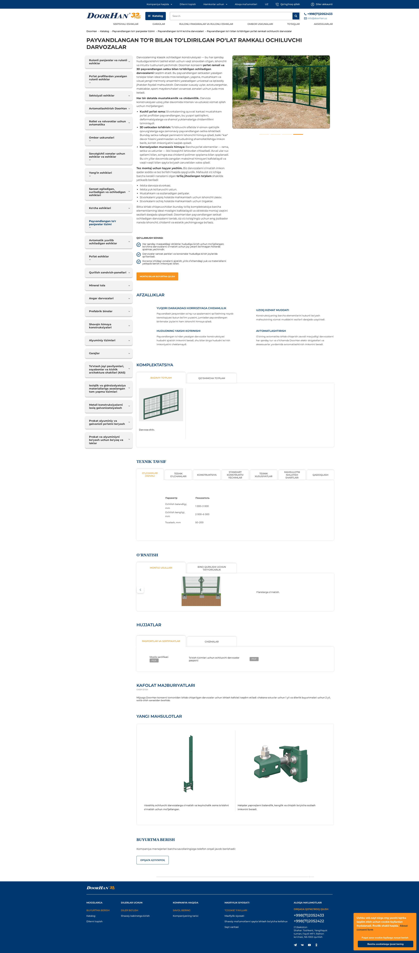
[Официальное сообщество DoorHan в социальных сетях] (295, 945)
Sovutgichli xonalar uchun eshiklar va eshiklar (107, 155)
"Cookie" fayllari (236, 910)
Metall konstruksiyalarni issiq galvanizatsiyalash (106, 406)
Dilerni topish (188, 4)
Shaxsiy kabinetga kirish (135, 915)
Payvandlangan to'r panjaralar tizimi (102, 223)
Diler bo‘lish (129, 910)
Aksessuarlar (323, 24)
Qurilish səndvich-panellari (107, 272)
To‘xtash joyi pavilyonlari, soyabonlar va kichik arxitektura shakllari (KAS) (107, 369)
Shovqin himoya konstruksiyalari (100, 326)
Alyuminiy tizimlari (102, 340)
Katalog (157, 15)
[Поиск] (295, 16)
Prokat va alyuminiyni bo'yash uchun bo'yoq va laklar (106, 440)
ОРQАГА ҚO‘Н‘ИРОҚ (152, 860)
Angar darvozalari (101, 298)
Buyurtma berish (97, 910)
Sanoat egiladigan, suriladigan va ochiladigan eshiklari (107, 192)
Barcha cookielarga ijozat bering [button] (385, 944)
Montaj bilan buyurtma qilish (157, 276)
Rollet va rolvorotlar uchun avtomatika (107, 123)
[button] (140, 589)
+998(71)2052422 (309, 921)
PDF (154, 660)
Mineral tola (97, 285)
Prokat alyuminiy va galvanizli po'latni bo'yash (107, 422)
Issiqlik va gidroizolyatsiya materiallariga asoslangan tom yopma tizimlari (107, 388)
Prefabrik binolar (100, 311)
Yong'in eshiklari (100, 172)
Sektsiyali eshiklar (125, 24)
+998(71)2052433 (320, 14)
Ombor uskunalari (260, 24)
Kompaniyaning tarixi (185, 915)
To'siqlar (293, 24)
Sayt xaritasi (232, 927)
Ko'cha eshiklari (100, 208)
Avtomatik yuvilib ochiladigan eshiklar (103, 242)
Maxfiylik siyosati (234, 915)
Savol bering (182, 910)
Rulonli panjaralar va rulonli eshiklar (206, 24)
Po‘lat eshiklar (99, 256)
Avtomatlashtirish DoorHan (108, 108)
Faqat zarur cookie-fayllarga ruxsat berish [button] (385, 937)
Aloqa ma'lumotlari (246, 4)
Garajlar (159, 24)
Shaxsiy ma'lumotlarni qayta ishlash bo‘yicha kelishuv (256, 921)
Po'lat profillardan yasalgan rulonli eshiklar (108, 78)
